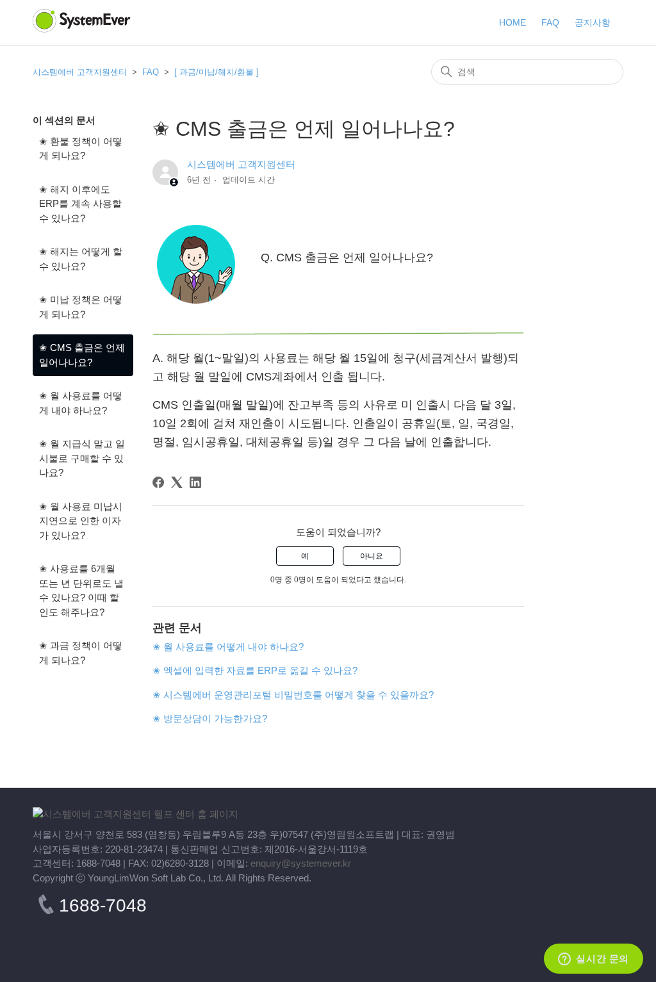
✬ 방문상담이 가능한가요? (209, 718)
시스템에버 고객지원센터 (80, 72)
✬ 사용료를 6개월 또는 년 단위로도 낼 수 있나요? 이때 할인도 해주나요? (81, 590)
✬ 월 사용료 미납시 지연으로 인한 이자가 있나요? (80, 521)
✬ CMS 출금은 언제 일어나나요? (82, 355)
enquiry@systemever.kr (300, 863)
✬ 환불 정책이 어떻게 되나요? (80, 148)
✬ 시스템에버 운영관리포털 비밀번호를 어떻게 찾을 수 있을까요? (293, 694)
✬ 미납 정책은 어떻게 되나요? (80, 307)
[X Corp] (177, 482)
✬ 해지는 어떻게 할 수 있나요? (80, 259)
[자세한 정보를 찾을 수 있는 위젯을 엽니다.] (593, 960)
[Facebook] (158, 482)
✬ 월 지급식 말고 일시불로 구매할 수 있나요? (82, 458)
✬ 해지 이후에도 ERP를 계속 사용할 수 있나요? (80, 204)
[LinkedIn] (195, 482)
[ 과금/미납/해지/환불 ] (216, 72)
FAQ (151, 72)
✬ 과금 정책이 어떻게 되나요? (80, 653)
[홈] (135, 813)
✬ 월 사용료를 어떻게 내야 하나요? (80, 403)
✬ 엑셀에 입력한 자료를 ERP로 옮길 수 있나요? (254, 670)
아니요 (371, 556)
